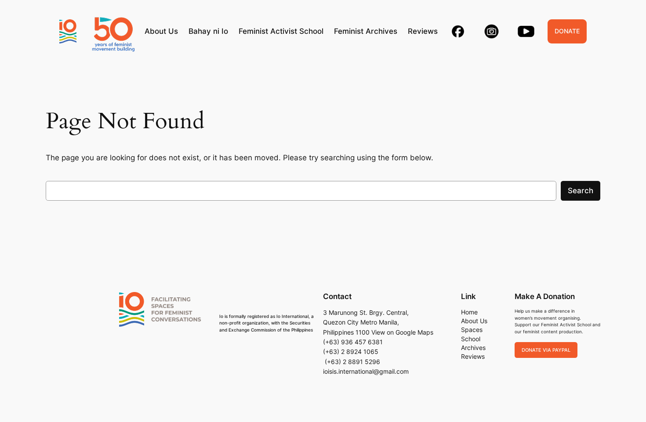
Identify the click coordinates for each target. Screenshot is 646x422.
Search (580, 190)
